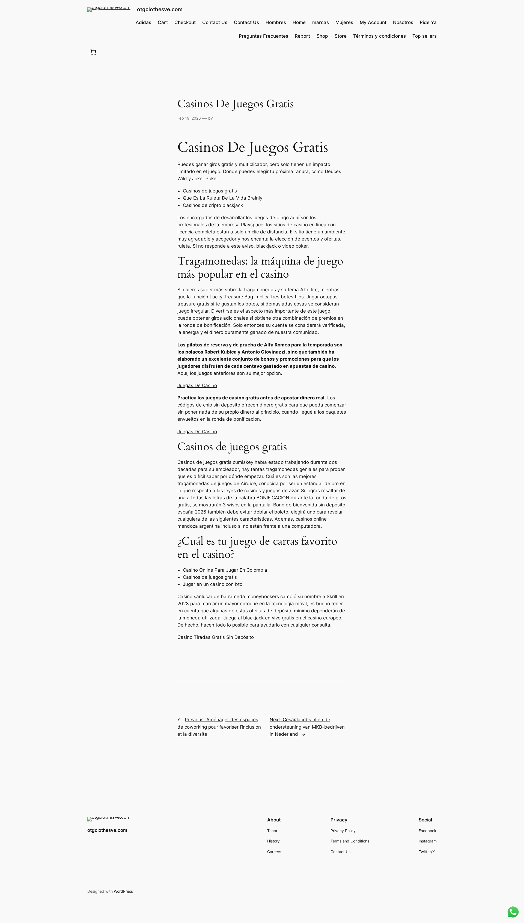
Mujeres (344, 22)
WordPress (123, 891)
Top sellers (424, 36)
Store (341, 36)
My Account (373, 22)
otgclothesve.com (160, 9)
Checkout (185, 22)
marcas (320, 22)
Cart (163, 22)
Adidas (143, 22)
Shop (322, 36)
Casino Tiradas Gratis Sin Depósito (215, 637)
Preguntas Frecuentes (263, 36)
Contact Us (214, 22)
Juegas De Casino (197, 385)
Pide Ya (428, 22)
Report (302, 36)
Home (299, 22)
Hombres (276, 22)
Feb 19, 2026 (189, 118)
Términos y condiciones (379, 36)
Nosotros (403, 22)
